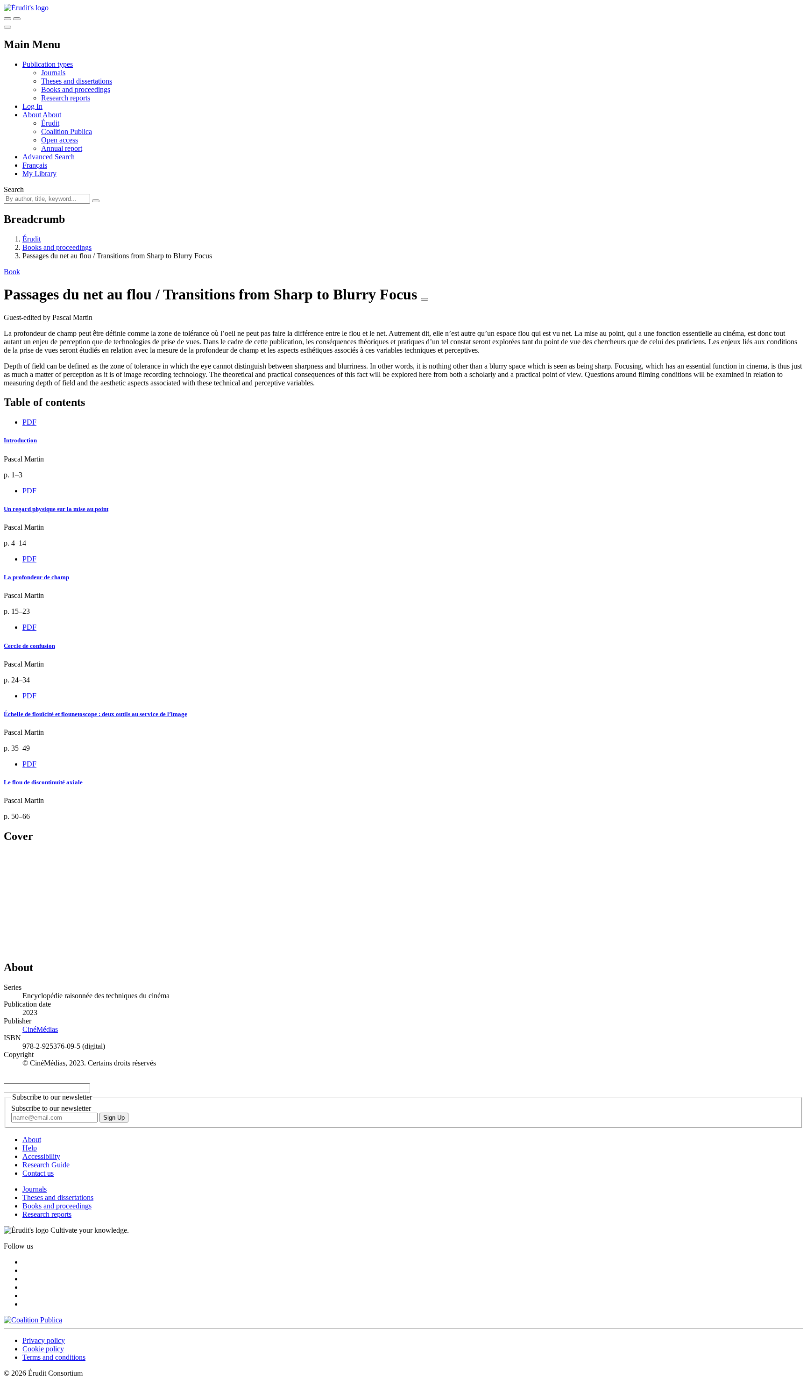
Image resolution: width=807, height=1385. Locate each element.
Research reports (65, 98)
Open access (59, 140)
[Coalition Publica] (33, 1320)
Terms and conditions (53, 1357)
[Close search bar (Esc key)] (17, 18)
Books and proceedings (75, 89)
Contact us (38, 1173)
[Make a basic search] (7, 18)
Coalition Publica (66, 131)
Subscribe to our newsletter (51, 1108)
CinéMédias (40, 1029)
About (51, 115)
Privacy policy (43, 1340)
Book (12, 272)
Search (14, 189)
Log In (32, 106)
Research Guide (46, 1165)
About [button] (32, 115)
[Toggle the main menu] (7, 27)
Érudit (50, 123)
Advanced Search (48, 157)
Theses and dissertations (76, 81)
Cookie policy (43, 1349)
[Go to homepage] (26, 8)
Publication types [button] (47, 64)
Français (34, 165)
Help (29, 1148)
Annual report (61, 148)
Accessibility (41, 1156)
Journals (53, 73)
